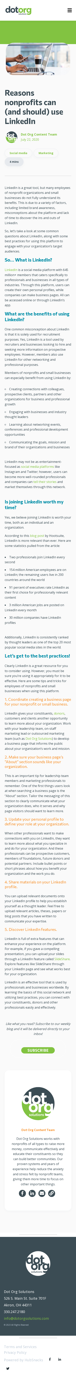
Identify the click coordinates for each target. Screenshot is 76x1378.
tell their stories (45, 482)
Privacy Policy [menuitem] (15, 1352)
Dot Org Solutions (39, 738)
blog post (37, 536)
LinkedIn (11, 270)
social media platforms (37, 466)
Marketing (46, 153)
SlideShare (62, 959)
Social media (18, 153)
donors (59, 713)
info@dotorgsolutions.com (26, 1318)
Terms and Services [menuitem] (20, 1346)
